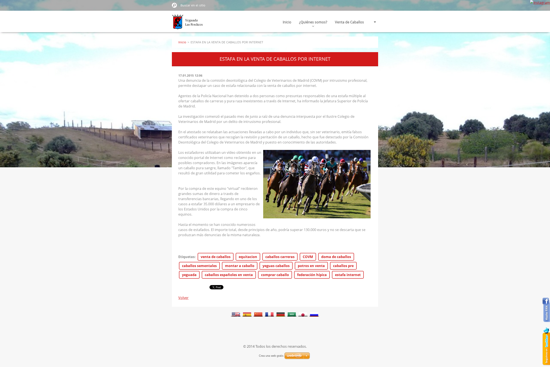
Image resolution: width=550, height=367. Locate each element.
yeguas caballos (276, 265)
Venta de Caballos (349, 22)
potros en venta (311, 265)
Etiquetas (186, 256)
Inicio (287, 22)
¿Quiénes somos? (313, 22)
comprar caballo (275, 274)
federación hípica (312, 274)
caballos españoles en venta (229, 274)
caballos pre (343, 265)
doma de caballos (336, 256)
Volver (183, 297)
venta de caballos (216, 256)
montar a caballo (239, 265)
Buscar (174, 5)
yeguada (189, 274)
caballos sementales (199, 265)
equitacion (248, 256)
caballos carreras (280, 256)
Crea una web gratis (271, 355)
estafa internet (348, 274)
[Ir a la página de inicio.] (188, 24)
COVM (308, 256)
